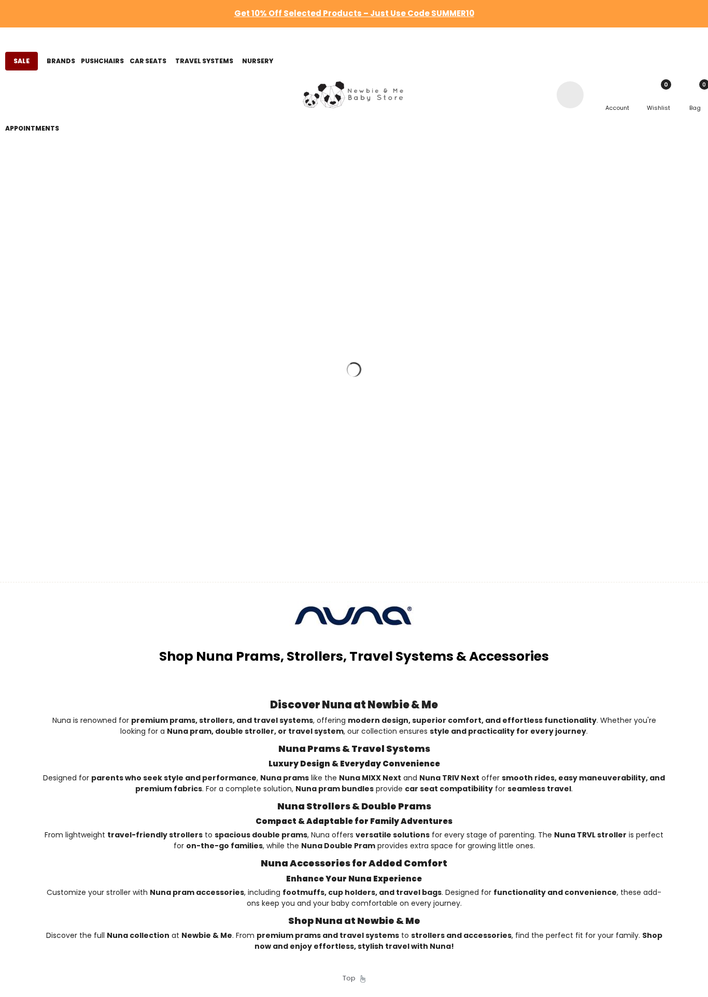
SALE (21, 60)
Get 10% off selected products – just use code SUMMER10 (354, 13)
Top (351, 978)
